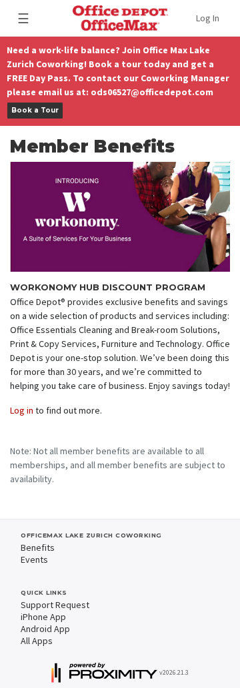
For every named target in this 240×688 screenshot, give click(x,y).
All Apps (37, 641)
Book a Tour (35, 110)
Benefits (38, 547)
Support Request (55, 605)
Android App (45, 629)
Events (34, 559)
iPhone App (43, 617)
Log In (207, 18)
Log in (21, 410)
